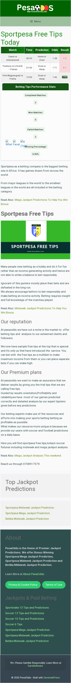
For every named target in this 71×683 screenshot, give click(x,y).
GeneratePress (52, 677)
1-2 (64, 58)
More (65, 77)
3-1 (64, 67)
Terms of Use (53, 584)
